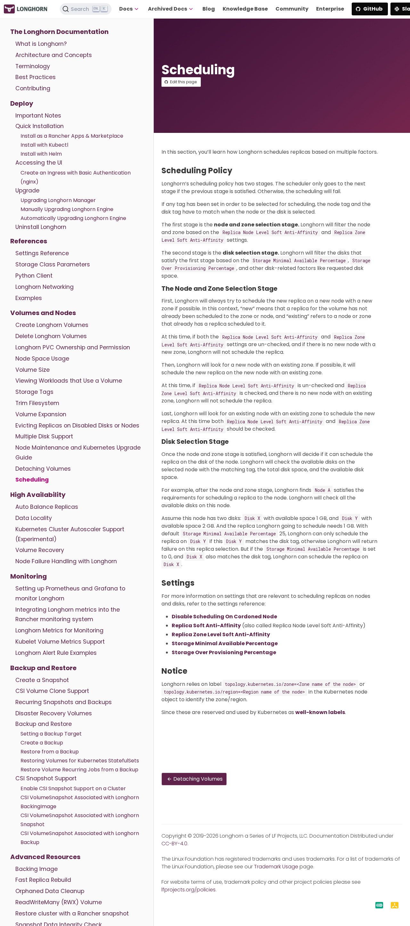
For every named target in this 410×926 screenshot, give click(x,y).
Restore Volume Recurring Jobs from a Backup (79, 769)
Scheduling (32, 479)
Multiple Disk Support (44, 436)
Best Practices (35, 77)
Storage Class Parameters (52, 264)
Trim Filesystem (37, 403)
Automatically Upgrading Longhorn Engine (73, 218)
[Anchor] (237, 170)
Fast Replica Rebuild (43, 880)
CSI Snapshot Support (46, 778)
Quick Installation (39, 126)
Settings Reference (42, 253)
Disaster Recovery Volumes (53, 713)
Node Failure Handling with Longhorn (66, 561)
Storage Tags (34, 392)
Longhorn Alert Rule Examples (56, 653)
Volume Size (32, 370)
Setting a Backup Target (51, 733)
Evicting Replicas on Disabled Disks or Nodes (77, 425)
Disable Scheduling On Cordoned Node (224, 616)
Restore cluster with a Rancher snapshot (72, 913)
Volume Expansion (40, 414)
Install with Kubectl (44, 145)
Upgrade (27, 190)
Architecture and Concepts (53, 55)
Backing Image (36, 869)
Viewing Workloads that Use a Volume (68, 381)
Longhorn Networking (44, 287)
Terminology (32, 66)
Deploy (21, 103)
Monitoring (28, 576)
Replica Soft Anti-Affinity (206, 625)
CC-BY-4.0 (174, 843)
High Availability (38, 494)
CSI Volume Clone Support (52, 691)
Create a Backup (41, 742)
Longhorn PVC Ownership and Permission (72, 347)
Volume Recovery (39, 550)
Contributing (32, 88)
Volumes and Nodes (43, 312)
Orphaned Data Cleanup (49, 891)
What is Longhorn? (41, 44)
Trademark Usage (276, 866)
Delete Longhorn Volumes (51, 336)
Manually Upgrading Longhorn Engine (66, 209)
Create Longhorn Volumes (51, 325)
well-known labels (320, 712)
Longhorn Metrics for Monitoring (59, 630)
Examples (28, 298)
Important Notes (38, 115)
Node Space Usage (42, 358)
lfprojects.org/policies (188, 889)
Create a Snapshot (42, 680)
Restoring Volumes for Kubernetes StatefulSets (79, 760)
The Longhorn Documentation (59, 31)
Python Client (34, 276)
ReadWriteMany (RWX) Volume (58, 902)
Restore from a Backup (49, 751)
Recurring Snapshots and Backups (63, 702)
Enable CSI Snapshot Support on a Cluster (73, 788)
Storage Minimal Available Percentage (225, 643)
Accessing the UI (38, 163)
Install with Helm (41, 154)
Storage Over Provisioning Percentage (224, 652)
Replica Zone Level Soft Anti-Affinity (221, 634)
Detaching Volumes (43, 469)
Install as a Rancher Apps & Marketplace (71, 136)
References (28, 241)
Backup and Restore (43, 667)
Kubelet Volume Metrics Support (60, 642)
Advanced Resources (45, 856)
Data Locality (33, 518)
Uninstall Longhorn (40, 227)
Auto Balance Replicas (46, 507)
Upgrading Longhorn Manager (58, 200)
